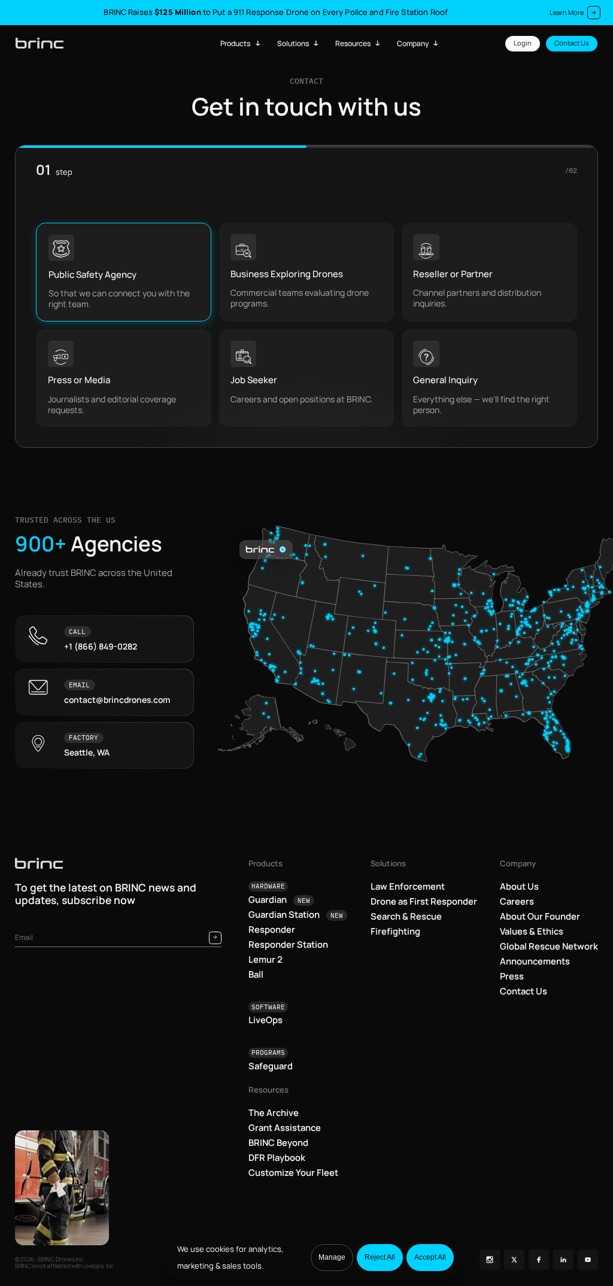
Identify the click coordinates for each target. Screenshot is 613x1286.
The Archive (273, 1112)
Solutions (293, 43)
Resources (353, 43)
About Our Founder (540, 916)
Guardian (279, 899)
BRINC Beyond (278, 1142)
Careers (517, 901)
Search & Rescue (406, 916)
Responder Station (288, 944)
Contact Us (571, 43)
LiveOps (265, 1020)
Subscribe (215, 938)
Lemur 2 (265, 959)
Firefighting (395, 931)
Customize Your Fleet (293, 1172)
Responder (271, 929)
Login (523, 43)
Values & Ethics (531, 931)
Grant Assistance (284, 1127)
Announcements (535, 961)
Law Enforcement (408, 886)
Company (413, 43)
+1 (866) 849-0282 (100, 646)
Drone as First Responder (424, 901)
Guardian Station (296, 914)
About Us (519, 886)
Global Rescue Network (549, 946)
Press (512, 976)
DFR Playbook (276, 1157)
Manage (331, 1257)
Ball (255, 974)
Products (235, 43)
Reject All (380, 1257)
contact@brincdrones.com (117, 699)
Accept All (430, 1257)
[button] (123, 272)
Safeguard (270, 1066)
